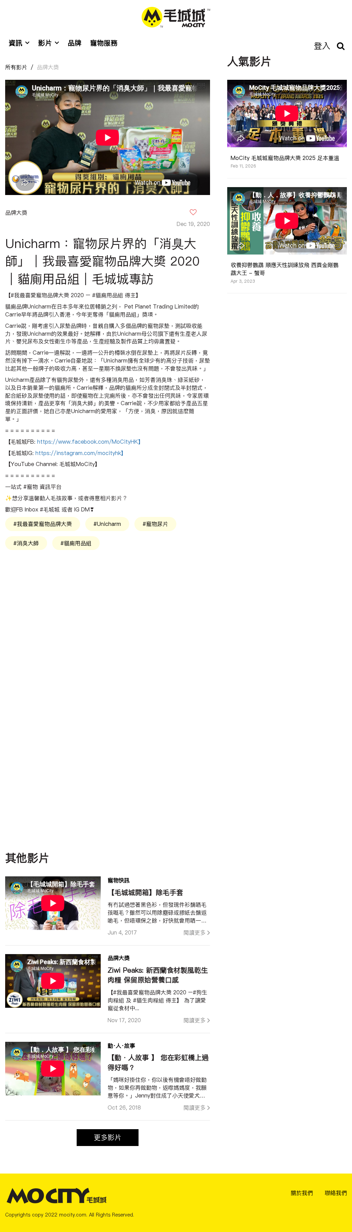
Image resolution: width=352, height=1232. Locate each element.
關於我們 (302, 1193)
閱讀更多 (195, 932)
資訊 (15, 43)
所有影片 (16, 67)
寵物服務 (104, 43)
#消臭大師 (26, 543)
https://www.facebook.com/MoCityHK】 (90, 442)
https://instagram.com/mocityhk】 (80, 453)
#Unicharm (107, 524)
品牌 (74, 43)
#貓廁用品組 (75, 543)
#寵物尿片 (155, 524)
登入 (322, 46)
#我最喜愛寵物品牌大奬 (42, 524)
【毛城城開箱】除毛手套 (145, 892)
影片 (45, 43)
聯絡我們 (336, 1193)
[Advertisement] (107, 628)
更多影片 (107, 1137)
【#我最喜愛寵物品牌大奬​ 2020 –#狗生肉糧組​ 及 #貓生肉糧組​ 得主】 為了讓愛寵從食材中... (157, 1000)
